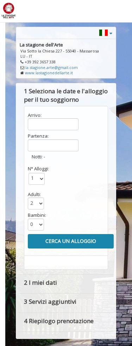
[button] (105, 32)
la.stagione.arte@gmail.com (51, 67)
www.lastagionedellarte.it (49, 72)
